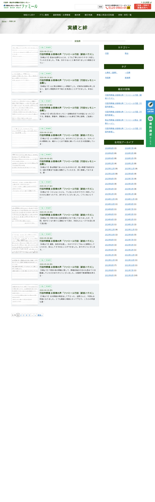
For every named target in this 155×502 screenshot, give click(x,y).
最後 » (40, 315)
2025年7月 (129, 178)
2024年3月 (129, 219)
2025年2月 (109, 194)
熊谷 (126, 53)
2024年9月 (129, 204)
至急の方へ (142, 6)
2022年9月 (109, 265)
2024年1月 (129, 224)
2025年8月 (109, 178)
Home (4, 21)
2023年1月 (109, 255)
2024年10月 (110, 204)
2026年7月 (129, 148)
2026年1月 (129, 163)
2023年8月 (109, 239)
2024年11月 (130, 199)
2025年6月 (109, 183)
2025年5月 (129, 183)
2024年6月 (109, 214)
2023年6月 (109, 244)
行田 (107, 53)
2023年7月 (129, 239)
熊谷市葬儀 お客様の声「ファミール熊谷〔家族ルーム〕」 (123, 122)
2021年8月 (109, 270)
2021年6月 (109, 275)
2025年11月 (130, 168)
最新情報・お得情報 (61, 14)
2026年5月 (129, 153)
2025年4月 (109, 188)
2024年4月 (109, 219)
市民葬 (107, 77)
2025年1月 (129, 194)
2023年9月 (129, 234)
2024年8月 (109, 209)
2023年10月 (110, 234)
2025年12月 (110, 168)
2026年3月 (129, 158)
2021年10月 (130, 265)
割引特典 (88, 14)
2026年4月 (109, 158)
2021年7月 (129, 270)
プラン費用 (44, 14)
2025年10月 (110, 173)
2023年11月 (130, 229)
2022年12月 (130, 255)
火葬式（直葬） (111, 72)
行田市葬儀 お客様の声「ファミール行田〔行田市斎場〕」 (123, 105)
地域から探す (29, 14)
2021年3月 (129, 275)
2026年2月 (109, 163)
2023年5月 (129, 244)
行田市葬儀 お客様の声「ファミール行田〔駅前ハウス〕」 (123, 97)
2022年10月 (130, 260)
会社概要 (146, 2)
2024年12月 (110, 199)
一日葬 (127, 72)
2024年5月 (129, 214)
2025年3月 (129, 188)
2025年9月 (129, 173)
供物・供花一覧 (125, 14)
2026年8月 (109, 148)
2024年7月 (129, 209)
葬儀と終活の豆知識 (105, 14)
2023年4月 (109, 249)
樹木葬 (77, 14)
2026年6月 (109, 153)
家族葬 (127, 77)
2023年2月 (129, 249)
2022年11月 (110, 260)
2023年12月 (110, 229)
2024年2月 (109, 224)
